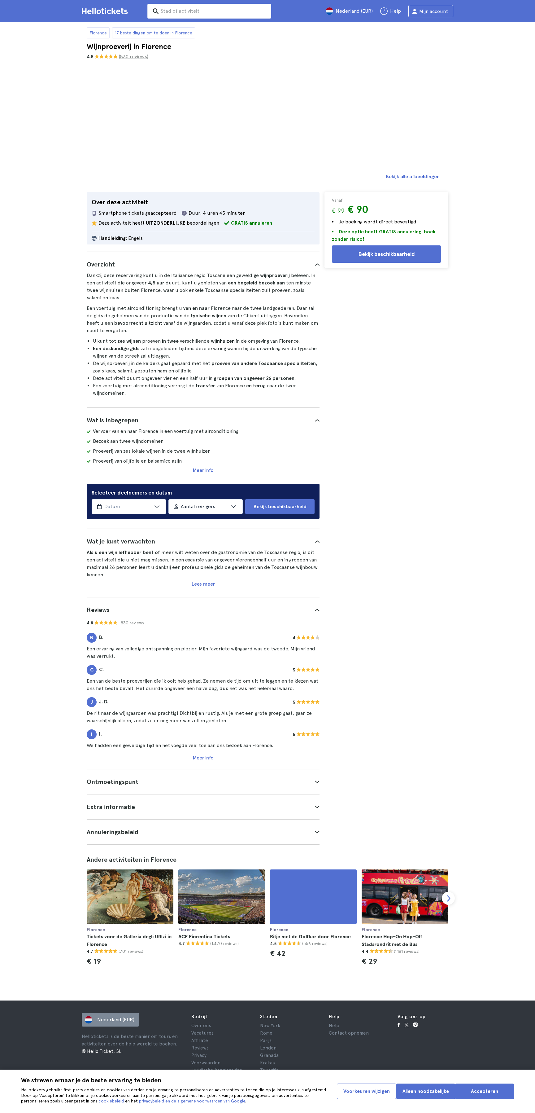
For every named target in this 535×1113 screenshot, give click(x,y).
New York (270, 1025)
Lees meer (203, 584)
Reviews (200, 1048)
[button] (203, 264)
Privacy (199, 1055)
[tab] (203, 264)
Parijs (266, 1040)
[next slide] (448, 898)
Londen (268, 1048)
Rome (266, 1033)
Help (334, 1025)
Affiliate (199, 1040)
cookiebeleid (111, 1100)
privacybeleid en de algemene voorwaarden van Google (192, 1100)
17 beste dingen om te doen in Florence (153, 32)
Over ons (201, 1025)
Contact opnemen (349, 1033)
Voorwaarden (205, 1063)
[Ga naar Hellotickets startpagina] (106, 11)
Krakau (267, 1063)
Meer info (203, 470)
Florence (98, 32)
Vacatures (202, 1033)
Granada (269, 1055)
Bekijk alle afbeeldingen (413, 176)
